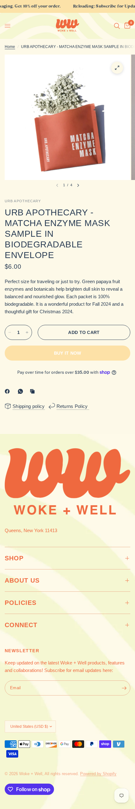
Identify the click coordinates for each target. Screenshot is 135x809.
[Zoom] (117, 68)
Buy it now (67, 353)
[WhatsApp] (21, 391)
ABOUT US (22, 580)
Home (10, 47)
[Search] (117, 26)
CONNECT (21, 624)
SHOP (14, 558)
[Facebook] (8, 391)
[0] (126, 26)
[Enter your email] (124, 687)
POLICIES (20, 602)
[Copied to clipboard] (33, 391)
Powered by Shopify (98, 773)
